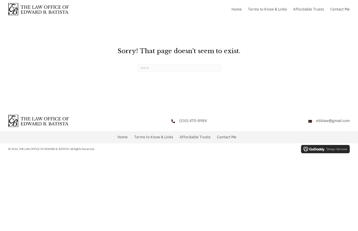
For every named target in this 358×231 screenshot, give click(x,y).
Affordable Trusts (195, 137)
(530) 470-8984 (193, 120)
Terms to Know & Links (153, 137)
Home (122, 137)
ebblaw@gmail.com (333, 120)
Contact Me (226, 137)
